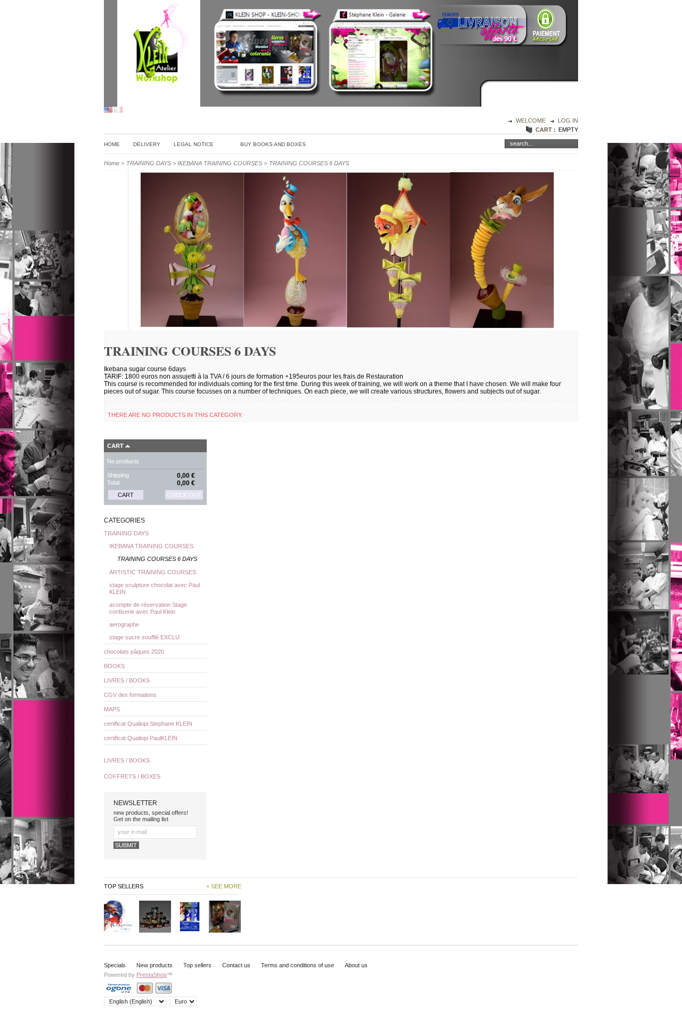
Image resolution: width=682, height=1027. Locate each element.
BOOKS (114, 666)
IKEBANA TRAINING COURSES (219, 163)
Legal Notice (194, 144)
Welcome (531, 120)
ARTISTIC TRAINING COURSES (152, 572)
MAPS (112, 709)
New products (154, 965)
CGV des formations (130, 695)
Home (112, 144)
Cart (115, 446)
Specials (115, 965)
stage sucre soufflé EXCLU (144, 637)
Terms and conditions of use (297, 965)
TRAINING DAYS (148, 163)
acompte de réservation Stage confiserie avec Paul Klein (148, 608)
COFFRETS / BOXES (132, 776)
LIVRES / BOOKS (127, 680)
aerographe (124, 624)
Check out (184, 495)
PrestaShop (151, 975)
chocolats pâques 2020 (134, 651)
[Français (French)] (118, 110)
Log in (568, 120)
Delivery (146, 144)
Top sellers (197, 965)
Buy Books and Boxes (273, 144)
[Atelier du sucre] (159, 101)
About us (356, 965)
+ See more (223, 886)
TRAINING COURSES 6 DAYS (157, 559)
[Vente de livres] (265, 101)
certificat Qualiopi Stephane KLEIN (148, 723)
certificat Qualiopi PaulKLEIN (140, 738)
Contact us (236, 965)
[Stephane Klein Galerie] (381, 101)
